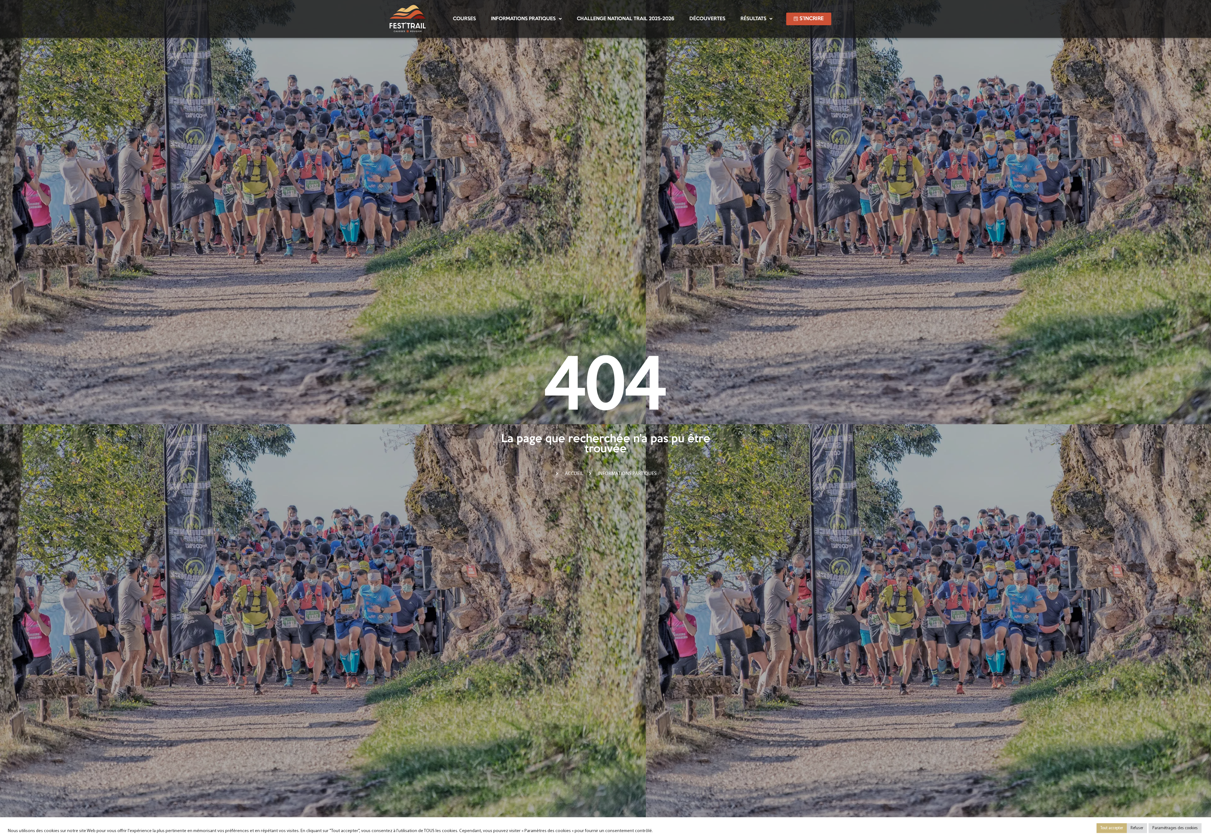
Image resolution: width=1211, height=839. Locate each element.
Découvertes (707, 18)
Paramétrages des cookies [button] (1175, 828)
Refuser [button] (1137, 828)
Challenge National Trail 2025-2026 (625, 18)
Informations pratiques (523, 18)
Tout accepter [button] (1111, 828)
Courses (464, 18)
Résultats (753, 18)
